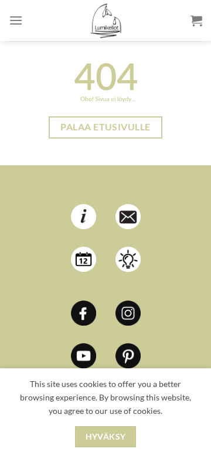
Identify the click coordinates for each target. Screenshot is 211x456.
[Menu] (16, 20)
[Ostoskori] (196, 20)
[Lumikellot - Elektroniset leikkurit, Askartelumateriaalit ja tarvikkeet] (105, 20)
